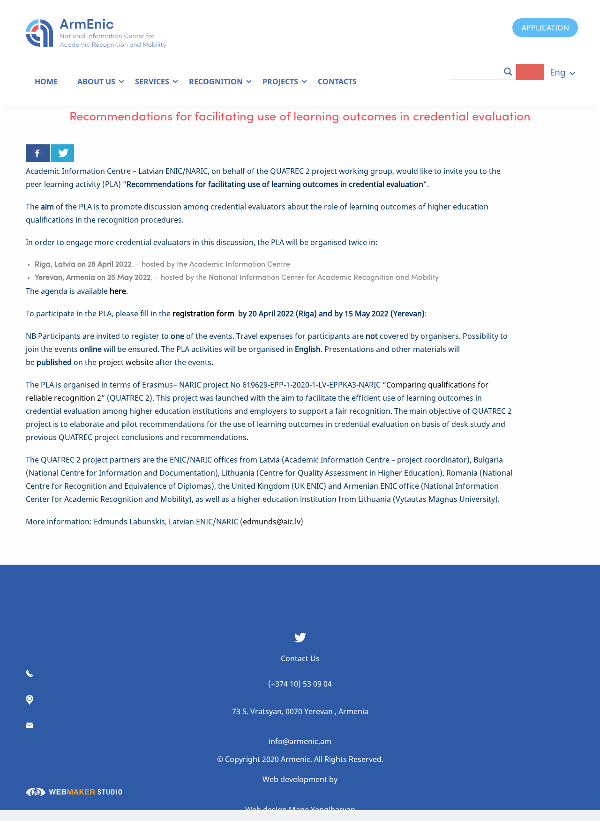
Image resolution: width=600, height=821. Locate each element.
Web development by (300, 779)
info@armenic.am (300, 741)
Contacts (337, 81)
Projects (280, 81)
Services (152, 81)
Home (46, 81)
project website (125, 362)
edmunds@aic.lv (271, 521)
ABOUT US (96, 81)
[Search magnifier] (508, 72)
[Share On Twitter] (62, 153)
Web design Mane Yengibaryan (300, 810)
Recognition (216, 81)
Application (545, 27)
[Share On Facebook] (38, 153)
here (118, 291)
